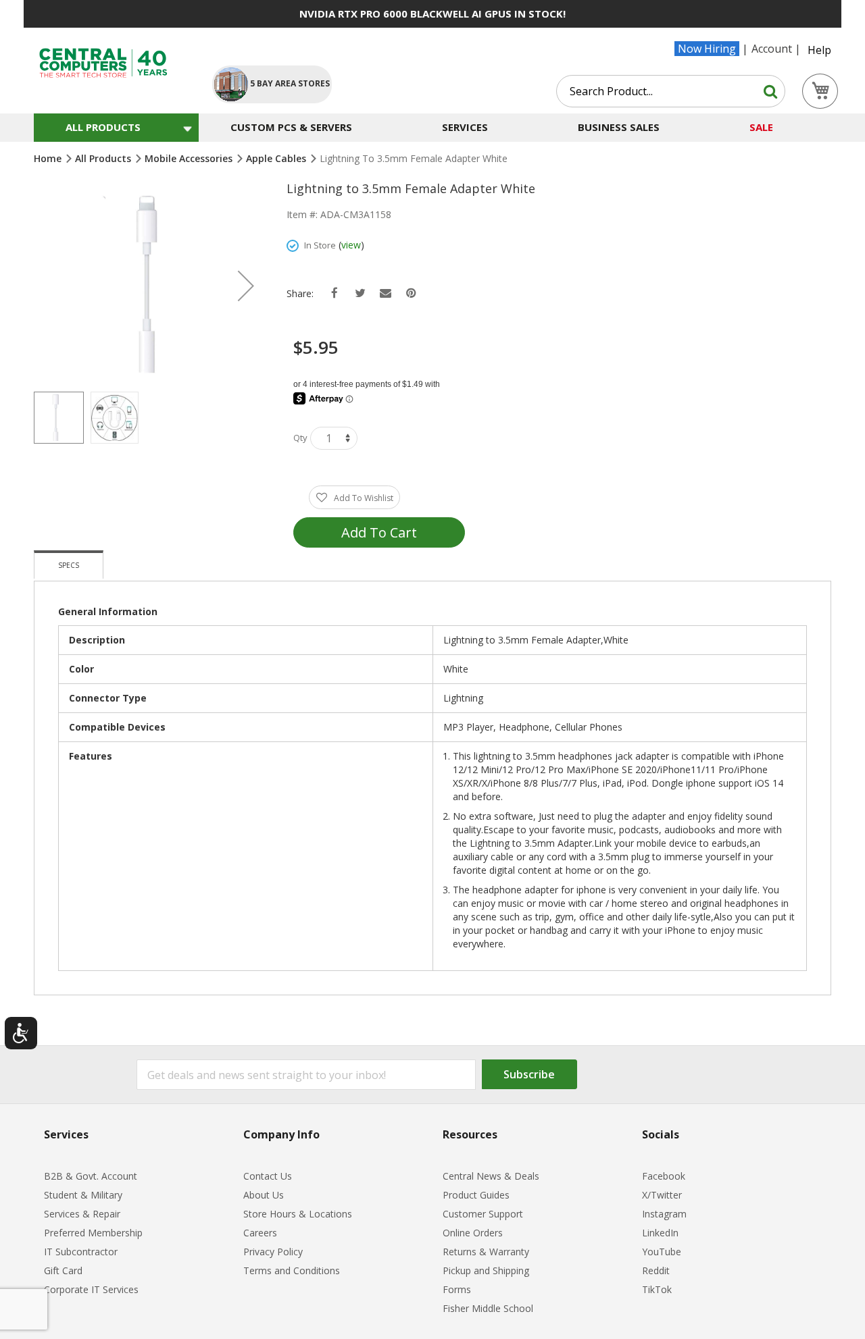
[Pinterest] (411, 293)
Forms (457, 1289)
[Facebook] (334, 293)
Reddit (656, 1270)
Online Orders (473, 1232)
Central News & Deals (491, 1176)
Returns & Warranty (486, 1251)
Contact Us (267, 1176)
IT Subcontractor (81, 1251)
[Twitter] (360, 293)
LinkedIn (660, 1232)
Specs (68, 565)
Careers (260, 1232)
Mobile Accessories (190, 158)
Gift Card (63, 1270)
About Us (263, 1194)
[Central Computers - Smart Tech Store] (112, 63)
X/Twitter (662, 1194)
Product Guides (476, 1194)
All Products (104, 158)
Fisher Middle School (488, 1308)
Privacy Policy (273, 1251)
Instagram (664, 1213)
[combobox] (670, 91)
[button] (246, 286)
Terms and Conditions (291, 1270)
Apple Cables (277, 158)
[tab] (68, 564)
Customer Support (483, 1213)
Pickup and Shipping (486, 1270)
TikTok (657, 1289)
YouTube (661, 1251)
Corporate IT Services (91, 1289)
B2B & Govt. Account (90, 1176)
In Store (320, 245)
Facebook (663, 1176)
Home (49, 158)
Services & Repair (82, 1213)
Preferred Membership (93, 1232)
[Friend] (385, 293)
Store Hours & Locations (297, 1213)
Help (819, 50)
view (351, 244)
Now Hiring (707, 48)
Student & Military (83, 1194)
